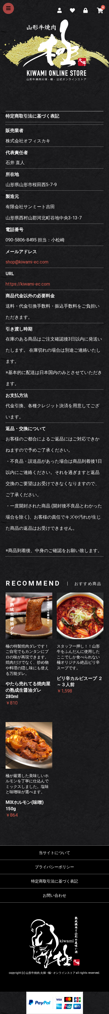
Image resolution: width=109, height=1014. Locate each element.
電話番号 (14, 229)
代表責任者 (17, 152)
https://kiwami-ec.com (28, 284)
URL (10, 273)
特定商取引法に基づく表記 (54, 881)
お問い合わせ (54, 895)
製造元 (12, 196)
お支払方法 (17, 395)
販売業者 (14, 130)
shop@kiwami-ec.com (27, 262)
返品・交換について (26, 428)
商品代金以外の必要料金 (30, 295)
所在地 (12, 174)
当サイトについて (54, 852)
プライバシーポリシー (54, 867)
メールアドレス (21, 251)
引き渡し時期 (19, 329)
